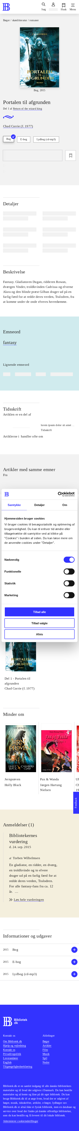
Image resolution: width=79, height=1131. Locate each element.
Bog (8, 139)
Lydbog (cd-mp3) (46, 139)
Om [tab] (64, 504)
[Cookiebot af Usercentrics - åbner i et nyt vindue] (58, 494)
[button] (39, 950)
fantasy (10, 342)
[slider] (39, 60)
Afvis (39, 634)
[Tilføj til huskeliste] (70, 155)
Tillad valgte (39, 623)
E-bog (23, 139)
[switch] (69, 572)
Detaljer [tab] (39, 504)
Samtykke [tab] (14, 504)
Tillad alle (39, 612)
